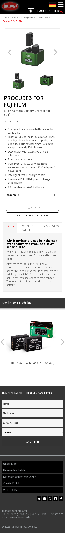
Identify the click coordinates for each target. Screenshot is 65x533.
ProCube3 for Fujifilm (12, 21)
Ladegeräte (28, 17)
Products (16, 17)
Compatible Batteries (28, 228)
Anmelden (32, 441)
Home (6, 17)
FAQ (8, 226)
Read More (12, 194)
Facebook (61, 498)
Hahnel (10, 6)
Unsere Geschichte (14, 470)
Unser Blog (10, 464)
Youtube (50, 498)
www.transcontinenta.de (16, 517)
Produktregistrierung (32, 215)
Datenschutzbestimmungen (19, 477)
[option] (32, 48)
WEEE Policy (10, 490)
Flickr (44, 498)
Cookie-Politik (11, 483)
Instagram (55, 498)
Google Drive (39, 498)
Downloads (50, 226)
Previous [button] (9, 52)
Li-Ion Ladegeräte (44, 17)
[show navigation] (60, 5)
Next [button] (55, 52)
